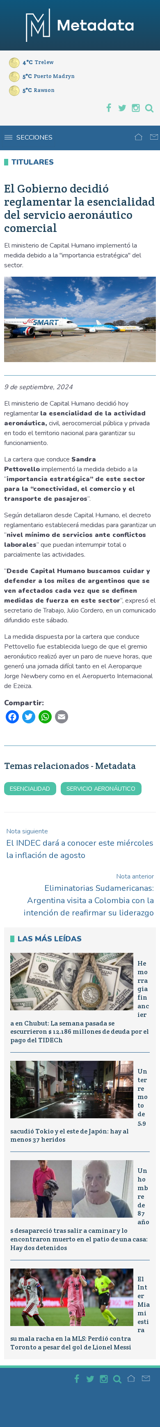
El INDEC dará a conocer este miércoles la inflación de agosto (79, 844)
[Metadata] (80, 25)
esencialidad (30, 789)
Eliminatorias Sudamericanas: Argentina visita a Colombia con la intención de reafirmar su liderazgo (89, 895)
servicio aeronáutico (100, 789)
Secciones (34, 137)
